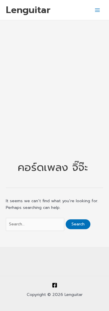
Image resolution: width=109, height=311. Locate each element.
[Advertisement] (54, 77)
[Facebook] (54, 285)
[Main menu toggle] (97, 10)
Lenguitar (28, 10)
